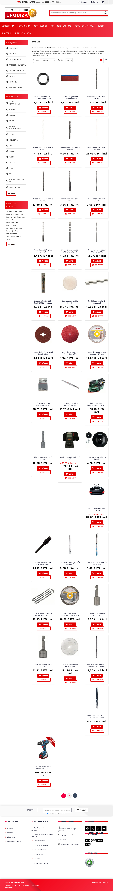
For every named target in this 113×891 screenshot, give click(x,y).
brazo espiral (11, 217)
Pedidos (10, 833)
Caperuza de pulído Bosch (70, 302)
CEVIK (11, 174)
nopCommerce (19, 882)
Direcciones (11, 837)
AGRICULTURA (14, 48)
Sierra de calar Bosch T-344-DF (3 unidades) (96, 665)
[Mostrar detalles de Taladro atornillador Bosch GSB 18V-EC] (43, 749)
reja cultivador (11, 234)
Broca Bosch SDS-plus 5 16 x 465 (96, 149)
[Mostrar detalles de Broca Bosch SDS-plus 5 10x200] (43, 130)
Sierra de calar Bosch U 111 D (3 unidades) (96, 716)
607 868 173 (62, 840)
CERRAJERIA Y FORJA (16, 71)
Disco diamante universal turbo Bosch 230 (70, 614)
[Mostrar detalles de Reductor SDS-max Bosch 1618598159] (43, 544)
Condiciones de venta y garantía (40, 829)
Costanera (21, 217)
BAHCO (11, 121)
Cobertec (105, 882)
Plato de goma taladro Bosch (97, 458)
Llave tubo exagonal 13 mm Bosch (43, 665)
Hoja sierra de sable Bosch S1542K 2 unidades (70, 404)
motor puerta (11, 225)
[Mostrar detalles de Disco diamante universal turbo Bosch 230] (70, 595)
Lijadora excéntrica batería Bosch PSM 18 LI (96, 404)
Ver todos (11, 193)
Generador (10, 220)
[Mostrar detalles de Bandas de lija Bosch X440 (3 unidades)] (70, 79)
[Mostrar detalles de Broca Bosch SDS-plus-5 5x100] (43, 232)
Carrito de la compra (14, 842)
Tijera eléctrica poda (13, 236)
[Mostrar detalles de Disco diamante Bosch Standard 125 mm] (96, 334)
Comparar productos (41, 863)
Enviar (83, 810)
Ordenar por (36, 61)
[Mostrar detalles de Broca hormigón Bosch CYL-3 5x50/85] (96, 232)
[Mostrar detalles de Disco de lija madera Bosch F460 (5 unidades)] (70, 334)
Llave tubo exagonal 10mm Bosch (97, 614)
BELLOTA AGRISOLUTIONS (15, 128)
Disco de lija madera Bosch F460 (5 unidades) (70, 353)
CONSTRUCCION (15, 59)
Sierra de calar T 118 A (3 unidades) (96, 563)
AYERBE (11, 157)
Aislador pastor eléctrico (15, 212)
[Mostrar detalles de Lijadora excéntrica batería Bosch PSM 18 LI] (96, 385)
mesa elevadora (12, 223)
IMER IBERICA (13, 140)
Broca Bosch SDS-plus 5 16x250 (43, 200)
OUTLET (101, 26)
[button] (8, 26)
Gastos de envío (39, 841)
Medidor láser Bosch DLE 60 (70, 458)
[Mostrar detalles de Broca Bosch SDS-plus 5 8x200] (96, 181)
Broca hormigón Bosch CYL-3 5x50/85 (97, 251)
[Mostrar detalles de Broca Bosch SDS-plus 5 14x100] (70, 130)
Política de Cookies (40, 850)
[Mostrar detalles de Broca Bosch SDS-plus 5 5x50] (70, 181)
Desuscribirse (62, 814)
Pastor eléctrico (12, 228)
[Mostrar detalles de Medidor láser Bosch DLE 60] (70, 439)
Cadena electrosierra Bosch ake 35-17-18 (43, 614)
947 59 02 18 (65, 835)
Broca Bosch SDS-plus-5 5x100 (43, 251)
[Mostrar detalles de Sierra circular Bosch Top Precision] (70, 647)
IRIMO (11, 146)
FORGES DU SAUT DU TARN (16, 180)
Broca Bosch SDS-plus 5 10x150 (96, 98)
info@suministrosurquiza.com (70, 844)
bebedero (10, 214)
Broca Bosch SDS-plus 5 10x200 (43, 149)
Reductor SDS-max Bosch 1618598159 (43, 563)
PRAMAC (12, 151)
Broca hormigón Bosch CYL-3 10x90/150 (70, 251)
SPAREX (11, 168)
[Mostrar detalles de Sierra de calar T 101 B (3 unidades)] (70, 544)
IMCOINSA (12, 163)
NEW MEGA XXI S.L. (16, 187)
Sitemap (10, 828)
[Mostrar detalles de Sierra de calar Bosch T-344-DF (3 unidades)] (96, 647)
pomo (21, 228)
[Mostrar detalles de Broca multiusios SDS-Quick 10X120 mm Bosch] (43, 283)
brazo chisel (19, 214)
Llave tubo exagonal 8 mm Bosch (43, 458)
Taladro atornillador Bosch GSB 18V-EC (43, 768)
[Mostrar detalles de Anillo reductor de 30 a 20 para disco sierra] (43, 79)
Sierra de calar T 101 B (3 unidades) (70, 563)
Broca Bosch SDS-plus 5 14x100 (70, 149)
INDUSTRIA (13, 82)
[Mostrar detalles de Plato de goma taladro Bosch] (96, 439)
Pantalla (61, 60)
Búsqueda (37, 859)
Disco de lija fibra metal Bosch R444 (43, 353)
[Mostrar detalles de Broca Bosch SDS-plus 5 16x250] (43, 181)
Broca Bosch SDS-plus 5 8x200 (96, 200)
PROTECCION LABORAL (17, 65)
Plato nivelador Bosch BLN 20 (96, 509)
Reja (16, 231)
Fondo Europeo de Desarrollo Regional (42, 835)
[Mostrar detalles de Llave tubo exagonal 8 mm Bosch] (43, 439)
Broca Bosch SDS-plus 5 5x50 (70, 200)
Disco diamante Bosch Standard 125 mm (97, 353)
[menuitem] (8, 26)
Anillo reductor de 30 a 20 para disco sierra (43, 98)
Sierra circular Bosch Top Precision (69, 665)
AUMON (12, 110)
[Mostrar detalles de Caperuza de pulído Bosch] (70, 283)
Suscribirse (52, 814)
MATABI (11, 134)
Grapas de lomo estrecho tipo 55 (43, 404)
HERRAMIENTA (14, 54)
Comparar (45, 112)
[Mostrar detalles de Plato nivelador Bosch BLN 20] (96, 490)
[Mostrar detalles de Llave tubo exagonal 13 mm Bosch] (43, 647)
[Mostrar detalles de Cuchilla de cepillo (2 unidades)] (96, 283)
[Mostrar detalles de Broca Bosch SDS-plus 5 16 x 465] (96, 130)
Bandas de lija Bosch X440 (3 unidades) (69, 98)
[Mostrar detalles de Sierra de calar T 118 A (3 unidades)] (96, 544)
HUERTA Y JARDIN (15, 88)
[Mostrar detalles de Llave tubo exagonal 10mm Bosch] (96, 595)
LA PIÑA (12, 115)
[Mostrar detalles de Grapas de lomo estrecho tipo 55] (43, 385)
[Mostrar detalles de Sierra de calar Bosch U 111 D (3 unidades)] (96, 698)
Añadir (45, 108)
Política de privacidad (41, 845)
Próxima (75, 795)
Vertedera (9, 239)
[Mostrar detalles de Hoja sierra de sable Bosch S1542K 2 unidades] (70, 385)
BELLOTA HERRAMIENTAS (14, 103)
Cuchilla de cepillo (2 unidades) (96, 302)
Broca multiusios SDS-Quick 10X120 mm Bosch (43, 302)
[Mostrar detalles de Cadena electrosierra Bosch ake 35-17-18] (43, 595)
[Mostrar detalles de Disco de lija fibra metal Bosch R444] (43, 334)
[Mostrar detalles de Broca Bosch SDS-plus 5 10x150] (96, 79)
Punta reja (10, 231)
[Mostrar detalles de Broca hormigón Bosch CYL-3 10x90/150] (70, 232)
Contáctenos (38, 854)
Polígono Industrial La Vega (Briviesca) (67, 830)
